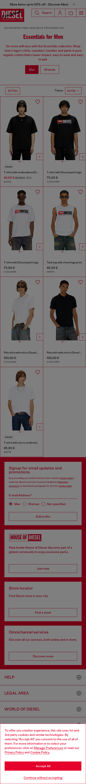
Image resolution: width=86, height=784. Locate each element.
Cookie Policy (39, 752)
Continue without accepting (43, 777)
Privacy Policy (14, 752)
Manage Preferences (48, 748)
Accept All (43, 766)
